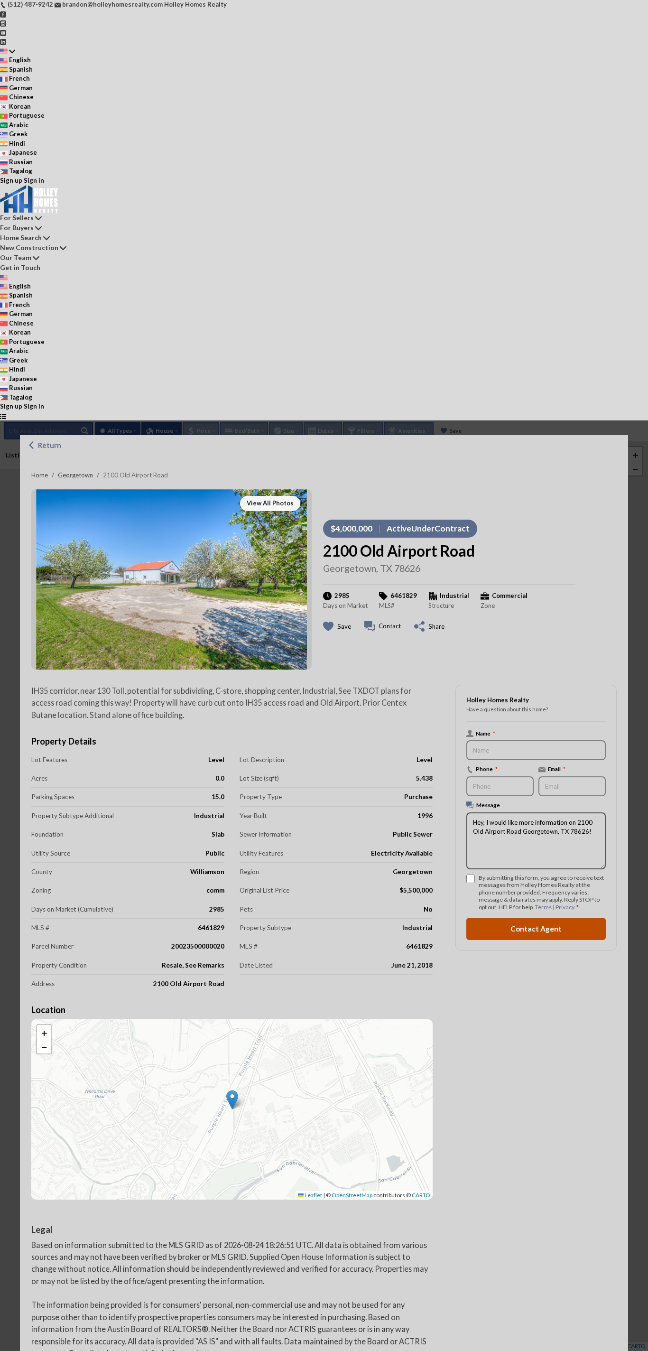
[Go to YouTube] (3, 32)
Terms (543, 907)
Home (39, 475)
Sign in (34, 180)
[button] (232, 1099)
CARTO (421, 1195)
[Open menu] (3, 416)
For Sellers (17, 218)
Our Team (15, 257)
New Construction (29, 247)
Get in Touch (20, 267)
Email (556, 769)
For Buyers (17, 228)
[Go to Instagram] (3, 23)
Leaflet (313, 1195)
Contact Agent (536, 928)
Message (488, 805)
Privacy (564, 907)
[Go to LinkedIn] (3, 41)
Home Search (21, 237)
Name (485, 733)
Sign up (11, 180)
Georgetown (75, 475)
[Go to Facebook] (3, 14)
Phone (487, 769)
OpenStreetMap (352, 1195)
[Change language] (7, 51)
